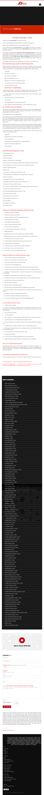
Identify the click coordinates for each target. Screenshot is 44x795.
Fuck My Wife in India (10, 400)
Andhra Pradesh (22, 737)
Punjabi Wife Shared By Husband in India (15, 591)
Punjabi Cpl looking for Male (8, 777)
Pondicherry (23, 743)
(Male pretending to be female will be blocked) (14, 665)
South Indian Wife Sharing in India (13, 616)
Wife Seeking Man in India (11, 570)
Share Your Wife (6, 775)
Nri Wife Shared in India (10, 585)
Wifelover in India (9, 419)
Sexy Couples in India (10, 505)
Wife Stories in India (10, 488)
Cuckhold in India (9, 526)
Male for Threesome (7, 759)
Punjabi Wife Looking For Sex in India (14, 583)
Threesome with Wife (7, 780)
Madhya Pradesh (21, 741)
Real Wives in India (9, 457)
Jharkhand (33, 740)
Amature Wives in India (10, 495)
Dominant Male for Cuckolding (9, 771)
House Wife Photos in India (11, 547)
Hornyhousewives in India (11, 528)
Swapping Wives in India (11, 459)
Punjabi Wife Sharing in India (12, 392)
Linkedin (8, 789)
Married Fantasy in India (11, 572)
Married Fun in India (10, 560)
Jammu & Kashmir (27, 740)
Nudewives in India (9, 503)
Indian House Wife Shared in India (13, 577)
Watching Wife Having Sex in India (13, 469)
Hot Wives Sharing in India (11, 545)
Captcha (4, 699)
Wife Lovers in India (9, 417)
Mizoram (9, 743)
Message (18, 685)
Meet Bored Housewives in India (12, 602)
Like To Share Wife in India (11, 398)
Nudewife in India (9, 492)
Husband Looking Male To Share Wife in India (16, 612)
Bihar (39, 737)
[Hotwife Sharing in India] (22, 3)
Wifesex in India (9, 436)
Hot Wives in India (9, 425)
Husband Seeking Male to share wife (10, 779)
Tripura (16, 744)
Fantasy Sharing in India (11, 606)
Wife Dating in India (9, 543)
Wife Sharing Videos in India (11, 406)
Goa (39, 739)
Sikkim (36, 743)
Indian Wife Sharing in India (11, 614)
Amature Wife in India (10, 444)
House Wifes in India (10, 474)
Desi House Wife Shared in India (12, 579)
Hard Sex (5, 753)
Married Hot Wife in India (11, 541)
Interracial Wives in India (11, 514)
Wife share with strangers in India (13, 394)
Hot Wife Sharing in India (11, 390)
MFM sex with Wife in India (11, 625)
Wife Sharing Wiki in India (11, 455)
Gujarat (8, 740)
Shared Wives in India (10, 446)
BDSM (5, 750)
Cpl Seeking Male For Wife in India (13, 598)
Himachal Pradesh (19, 740)
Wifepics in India (9, 499)
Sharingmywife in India (10, 465)
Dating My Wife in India (10, 566)
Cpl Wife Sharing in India (11, 608)
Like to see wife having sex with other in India (16, 404)
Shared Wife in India (10, 486)
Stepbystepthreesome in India (12, 604)
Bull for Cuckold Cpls (7, 766)
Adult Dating (6, 748)
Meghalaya (38, 741)
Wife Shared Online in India (11, 396)
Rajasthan (32, 743)
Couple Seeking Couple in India (12, 537)
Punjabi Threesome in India (11, 587)
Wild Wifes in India (9, 549)
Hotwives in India (9, 463)
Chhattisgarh (16, 739)
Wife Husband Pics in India (11, 593)
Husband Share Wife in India (12, 432)
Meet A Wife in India (10, 564)
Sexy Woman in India (10, 522)
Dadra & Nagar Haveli (24, 739)
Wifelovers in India (9, 415)
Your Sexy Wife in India (10, 558)
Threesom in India (9, 524)
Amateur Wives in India (10, 450)
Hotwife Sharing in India (11, 429)
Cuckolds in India (9, 532)
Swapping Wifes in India (10, 518)
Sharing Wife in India (10, 480)
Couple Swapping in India (11, 461)
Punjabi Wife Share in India (11, 581)
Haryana (13, 740)
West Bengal (33, 744)
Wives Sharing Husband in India (12, 553)
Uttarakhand (27, 744)
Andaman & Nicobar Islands (13, 737)
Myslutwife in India (9, 484)
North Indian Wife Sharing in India (13, 619)
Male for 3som (6, 762)
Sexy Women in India (10, 511)
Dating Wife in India (9, 556)
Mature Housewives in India (11, 516)
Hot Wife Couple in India (11, 535)
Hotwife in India (9, 427)
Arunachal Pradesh (29, 737)
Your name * (5, 657)
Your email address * (6, 661)
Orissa (18, 743)
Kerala (9, 741)
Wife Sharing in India (10, 383)
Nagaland (14, 743)
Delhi (36, 739)
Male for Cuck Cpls (7, 768)
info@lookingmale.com (10, 730)
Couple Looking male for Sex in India (14, 402)
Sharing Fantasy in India (11, 589)
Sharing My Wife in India (11, 413)
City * (4, 677)
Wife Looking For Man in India (12, 574)
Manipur (33, 741)
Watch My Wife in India (10, 490)
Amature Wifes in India (10, 478)
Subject (4, 681)
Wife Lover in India (9, 423)
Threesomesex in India (10, 530)
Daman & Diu (31, 739)
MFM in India (8, 623)
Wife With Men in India (10, 562)
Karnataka (38, 740)
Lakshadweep (14, 741)
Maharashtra (28, 741)
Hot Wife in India (9, 408)
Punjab (27, 743)
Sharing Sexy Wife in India (11, 509)
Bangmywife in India (10, 453)
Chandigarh (10, 739)
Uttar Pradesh (21, 744)
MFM (5, 757)
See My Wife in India (10, 467)
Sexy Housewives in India (11, 471)
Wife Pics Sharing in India (11, 421)
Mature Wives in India (10, 507)
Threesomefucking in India (11, 551)
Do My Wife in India (9, 442)
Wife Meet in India (9, 595)
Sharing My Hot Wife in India (12, 539)
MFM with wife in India (10, 621)
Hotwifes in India (9, 438)
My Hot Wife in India (10, 411)
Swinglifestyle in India (10, 520)
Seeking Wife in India (10, 568)
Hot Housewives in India (11, 482)
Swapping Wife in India (10, 448)
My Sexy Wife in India (10, 497)
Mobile (4, 674)
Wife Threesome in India (11, 385)
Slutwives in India (9, 501)
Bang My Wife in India (10, 434)
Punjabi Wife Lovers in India (11, 600)
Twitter (6, 789)
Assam (35, 737)
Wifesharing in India (10, 476)
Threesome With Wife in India (12, 387)
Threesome (6, 751)
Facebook (4, 789)
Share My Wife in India (10, 440)
